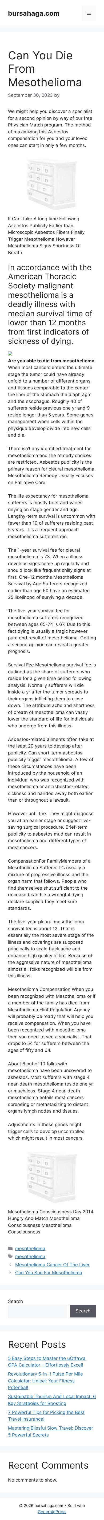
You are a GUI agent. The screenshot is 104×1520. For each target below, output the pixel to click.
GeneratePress (52, 1511)
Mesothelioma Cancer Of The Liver (52, 1264)
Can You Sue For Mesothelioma (48, 1272)
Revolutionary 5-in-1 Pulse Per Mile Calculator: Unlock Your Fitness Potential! (45, 1380)
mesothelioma (30, 1248)
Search (15, 1301)
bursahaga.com (33, 13)
